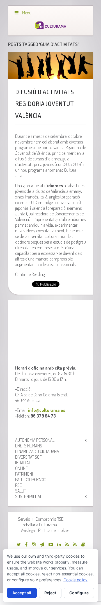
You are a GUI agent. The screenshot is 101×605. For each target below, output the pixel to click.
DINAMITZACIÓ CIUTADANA (37, 451)
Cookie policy (75, 579)
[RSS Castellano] (75, 544)
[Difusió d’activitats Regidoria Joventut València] (50, 65)
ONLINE (21, 468)
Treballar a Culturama (39, 524)
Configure (79, 592)
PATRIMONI (24, 474)
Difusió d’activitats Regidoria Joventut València (44, 104)
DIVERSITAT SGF (28, 457)
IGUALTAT (22, 462)
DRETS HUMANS (28, 446)
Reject (50, 592)
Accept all (21, 592)
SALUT (20, 491)
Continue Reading (30, 274)
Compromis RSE (49, 519)
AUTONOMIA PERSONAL (34, 440)
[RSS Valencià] (67, 544)
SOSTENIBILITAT (28, 496)
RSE (18, 485)
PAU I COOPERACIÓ (30, 479)
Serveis (24, 519)
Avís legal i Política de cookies (45, 530)
